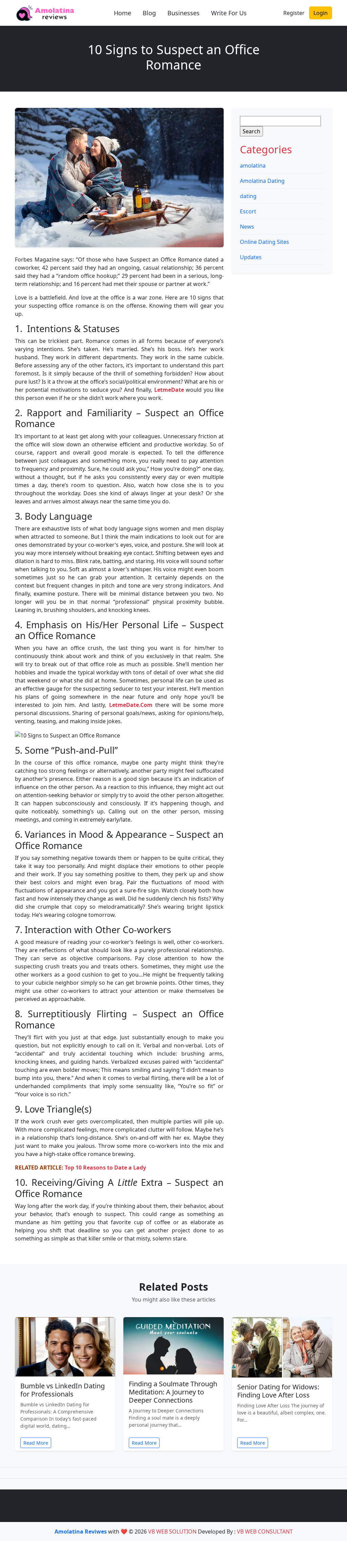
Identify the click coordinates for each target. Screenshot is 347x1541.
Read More (35, 1443)
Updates (251, 257)
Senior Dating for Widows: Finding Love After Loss (278, 1391)
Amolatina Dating (262, 181)
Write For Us (229, 13)
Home (122, 13)
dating (248, 196)
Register (294, 13)
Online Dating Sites (264, 242)
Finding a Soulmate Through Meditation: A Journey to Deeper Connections (173, 1392)
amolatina (253, 165)
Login (320, 13)
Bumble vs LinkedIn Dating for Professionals (62, 1390)
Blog (149, 13)
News (247, 226)
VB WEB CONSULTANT (265, 1531)
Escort (248, 211)
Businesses (183, 13)
